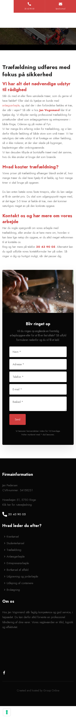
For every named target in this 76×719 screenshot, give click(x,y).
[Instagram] (12, 672)
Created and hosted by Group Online (38, 690)
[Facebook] (5, 672)
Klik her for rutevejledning (17, 505)
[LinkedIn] (18, 672)
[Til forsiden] (38, 20)
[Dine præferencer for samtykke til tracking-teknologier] (7, 712)
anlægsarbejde (10, 105)
